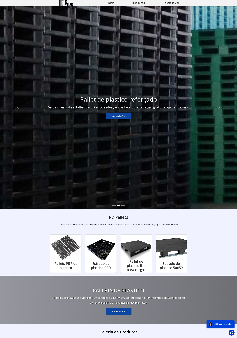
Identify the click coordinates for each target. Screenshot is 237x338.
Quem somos (172, 3)
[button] (18, 107)
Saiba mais (118, 311)
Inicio (111, 3)
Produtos (139, 3)
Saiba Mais (118, 115)
